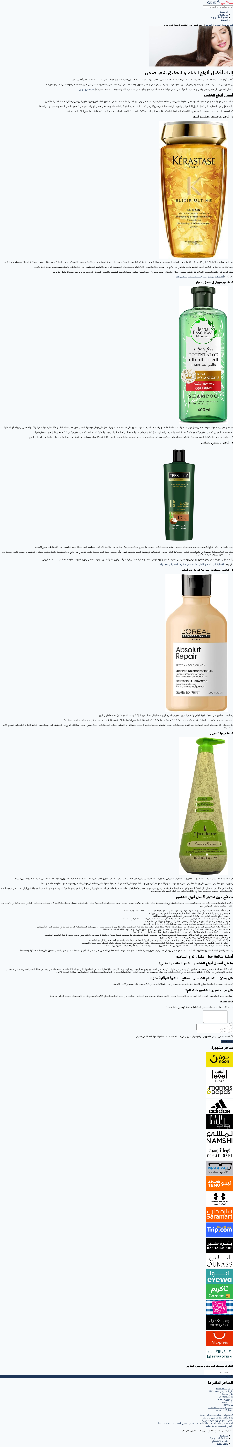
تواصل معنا (222, 1443)
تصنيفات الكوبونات (219, 17)
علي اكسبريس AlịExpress (221, 1391)
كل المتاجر (222, 14)
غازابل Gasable (226, 1396)
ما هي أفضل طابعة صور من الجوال (217, 1417)
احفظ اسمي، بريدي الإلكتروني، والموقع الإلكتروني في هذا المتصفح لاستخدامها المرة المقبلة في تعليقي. (182, 1036)
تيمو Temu (228, 1404)
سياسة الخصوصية (219, 1438)
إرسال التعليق (227, 1041)
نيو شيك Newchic (224, 1388)
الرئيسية (224, 11)
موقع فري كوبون (86, 89)
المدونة (224, 20)
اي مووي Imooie (225, 1399)
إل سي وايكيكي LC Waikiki (220, 1407)
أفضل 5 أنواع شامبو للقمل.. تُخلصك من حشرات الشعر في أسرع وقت (191, 564)
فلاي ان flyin (227, 1394)
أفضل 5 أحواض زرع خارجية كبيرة (217, 1420)
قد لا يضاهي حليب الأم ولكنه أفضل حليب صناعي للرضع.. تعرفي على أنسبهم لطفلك (195, 1423)
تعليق (230, 1022)
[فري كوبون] (220, 4)
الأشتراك (229, 1376)
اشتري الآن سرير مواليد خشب (219, 1425)
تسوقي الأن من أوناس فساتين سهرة (216, 1415)
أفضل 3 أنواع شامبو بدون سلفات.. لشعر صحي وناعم (200, 276)
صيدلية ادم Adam (224, 1410)
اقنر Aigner (227, 1402)
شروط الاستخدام (220, 1440)
